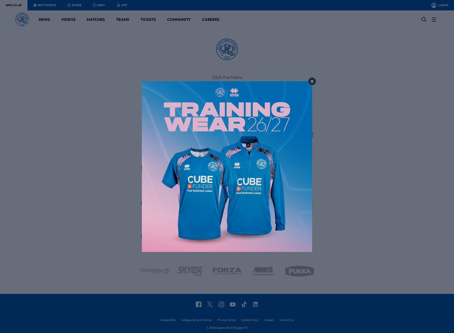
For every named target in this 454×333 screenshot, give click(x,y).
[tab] (312, 81)
